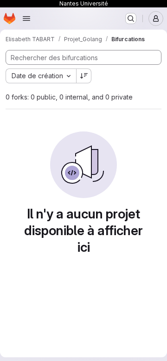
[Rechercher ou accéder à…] (130, 18)
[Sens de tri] (84, 75)
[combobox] (41, 75)
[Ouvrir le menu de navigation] (26, 18)
